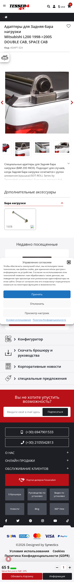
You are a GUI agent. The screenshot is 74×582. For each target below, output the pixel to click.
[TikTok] (67, 520)
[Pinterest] (30, 520)
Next (72, 102)
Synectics (51, 545)
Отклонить (37, 303)
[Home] (6, 17)
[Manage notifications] (8, 559)
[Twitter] (18, 520)
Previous (2, 102)
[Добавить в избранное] (69, 26)
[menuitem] (49, 6)
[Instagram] (42, 520)
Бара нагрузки (15, 203)
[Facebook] (6, 520)
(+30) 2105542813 (39, 442)
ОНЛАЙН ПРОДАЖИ (20, 461)
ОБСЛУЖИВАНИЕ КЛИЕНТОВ (26, 469)
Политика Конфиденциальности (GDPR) (37, 556)
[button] (69, 262)
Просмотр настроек (37, 313)
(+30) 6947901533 (39, 432)
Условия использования (18, 319)
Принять (37, 294)
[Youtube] (55, 520)
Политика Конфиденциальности (49, 319)
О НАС (9, 453)
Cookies (59, 551)
